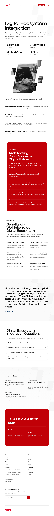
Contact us (30, 464)
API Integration (8, 481)
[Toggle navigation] (48, 5)
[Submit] (28, 497)
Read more (7, 388)
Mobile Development (9, 479)
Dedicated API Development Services (14, 382)
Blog (29, 461)
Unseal (6, 459)
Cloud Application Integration (12, 394)
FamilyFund (7, 457)
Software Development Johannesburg (13, 472)
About (29, 457)
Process (29, 459)
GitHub (29, 474)
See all (7, 464)
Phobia (6, 461)
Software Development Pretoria (12, 474)
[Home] (8, 5)
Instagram (30, 472)
